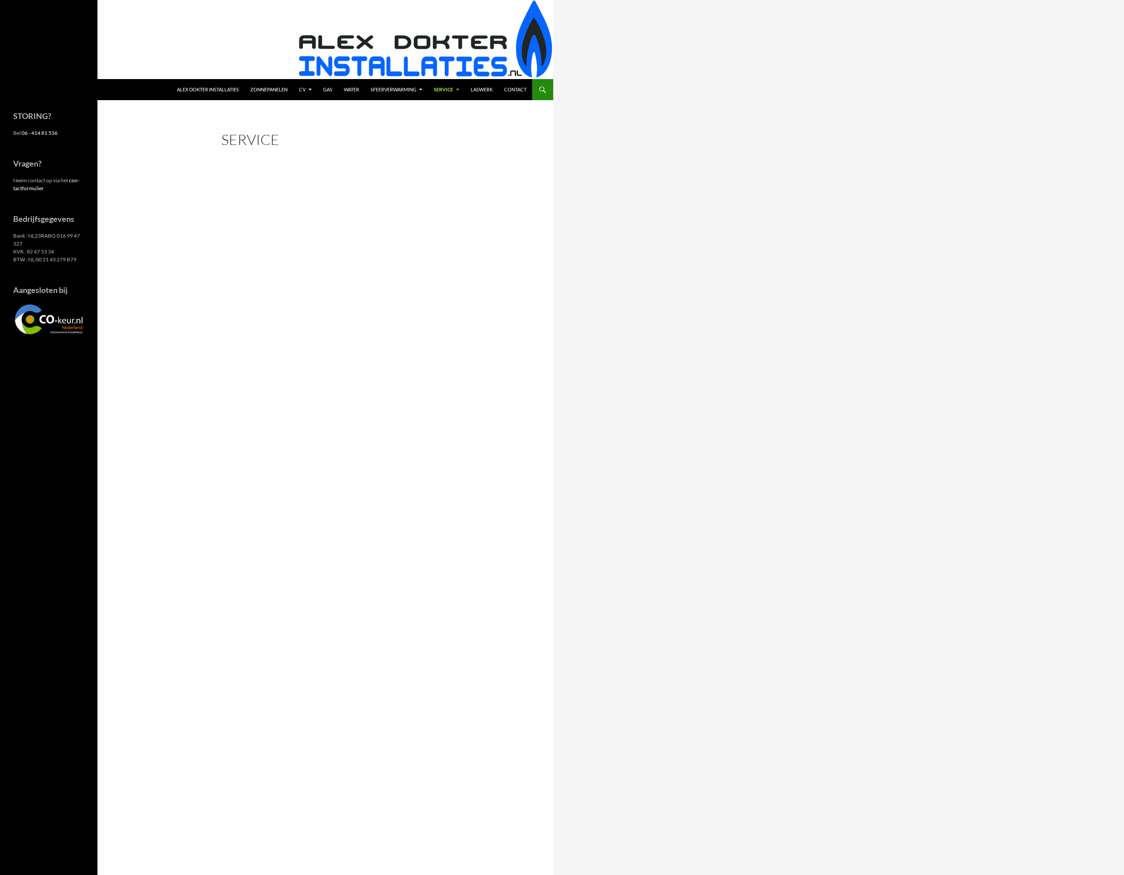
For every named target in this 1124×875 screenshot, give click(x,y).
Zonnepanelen (269, 89)
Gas (327, 89)
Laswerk (482, 89)
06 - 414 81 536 (40, 133)
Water (351, 89)
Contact (515, 89)
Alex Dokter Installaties (208, 89)
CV (302, 89)
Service (443, 89)
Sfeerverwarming (393, 89)
